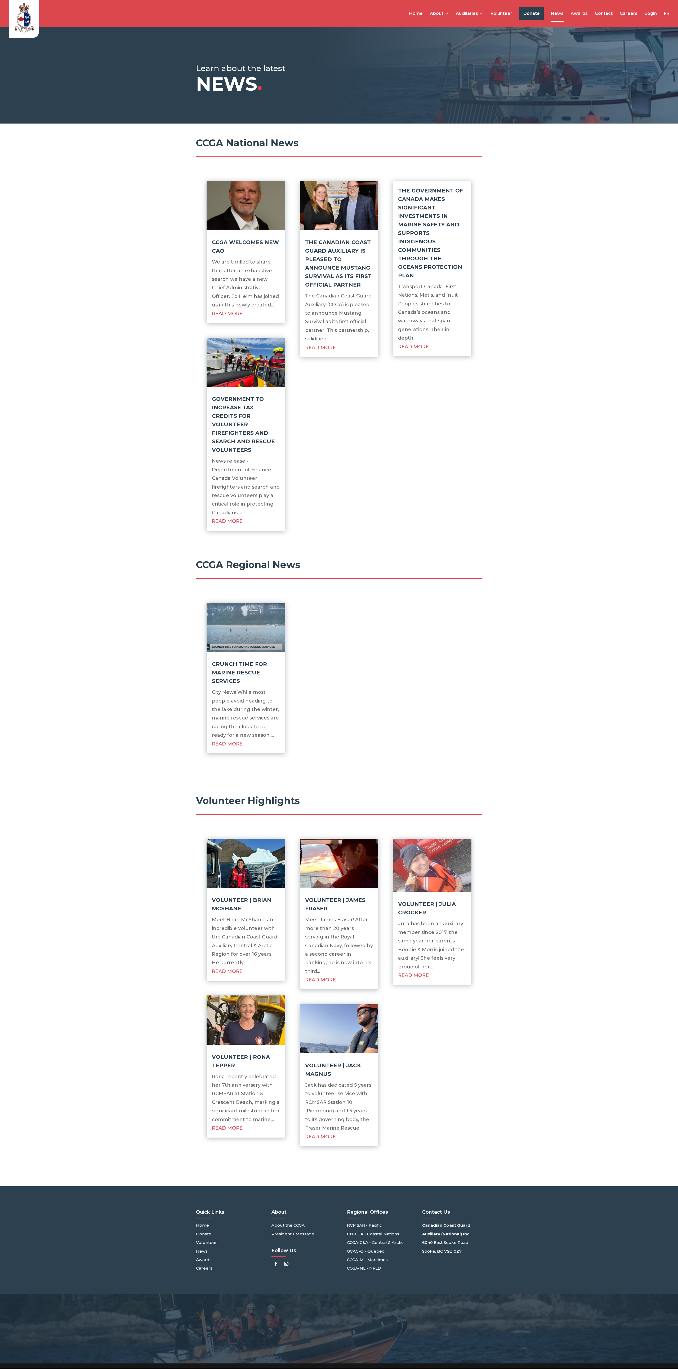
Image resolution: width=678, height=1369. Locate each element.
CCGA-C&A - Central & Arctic (375, 1242)
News (557, 14)
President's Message (292, 1233)
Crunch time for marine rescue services (239, 672)
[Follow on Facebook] (275, 1264)
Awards (579, 14)
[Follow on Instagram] (286, 1264)
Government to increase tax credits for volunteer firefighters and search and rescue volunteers (243, 424)
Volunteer (501, 14)
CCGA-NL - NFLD (364, 1268)
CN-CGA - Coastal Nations (373, 1233)
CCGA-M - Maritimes (367, 1259)
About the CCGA (288, 1225)
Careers (628, 14)
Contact (604, 14)
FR (667, 14)
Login (651, 14)
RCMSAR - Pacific (364, 1225)
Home (416, 14)
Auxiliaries (467, 14)
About (436, 14)
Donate (203, 1233)
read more (227, 314)
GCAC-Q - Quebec (365, 1251)
